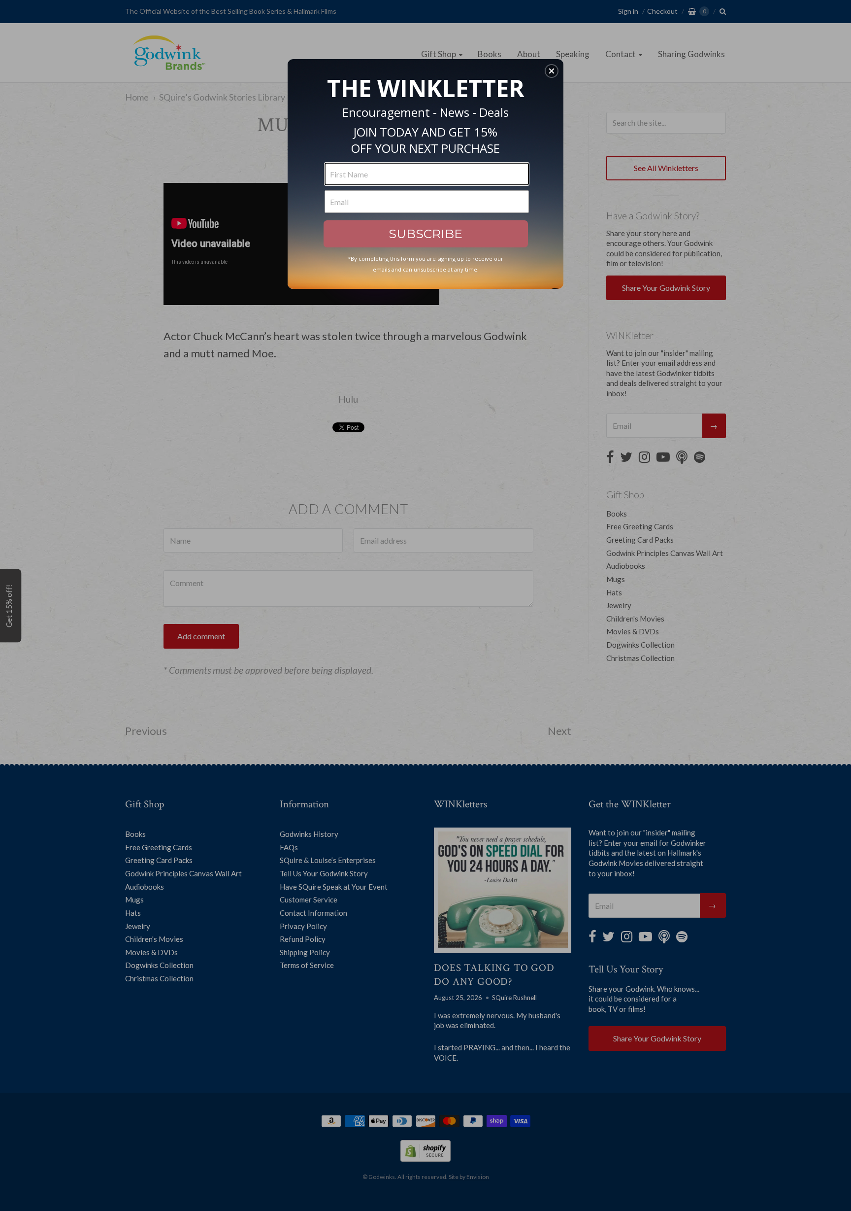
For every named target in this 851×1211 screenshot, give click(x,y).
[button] (551, 71)
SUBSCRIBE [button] (425, 233)
